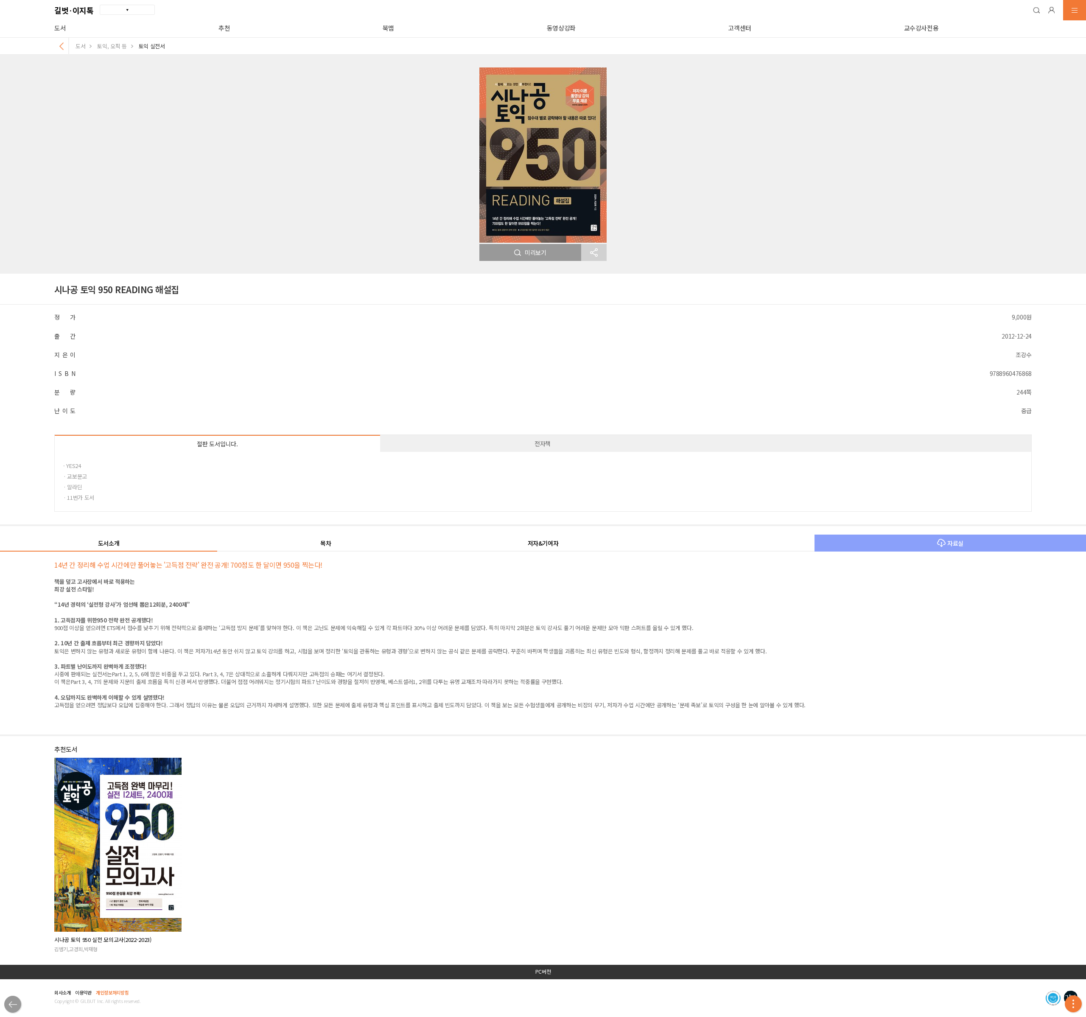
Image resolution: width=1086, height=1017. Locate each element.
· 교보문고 (75, 476)
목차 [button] (325, 543)
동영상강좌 (561, 27)
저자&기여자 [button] (543, 543)
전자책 (543, 443)
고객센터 (739, 27)
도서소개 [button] (109, 543)
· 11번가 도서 (78, 497)
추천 (224, 27)
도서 (60, 27)
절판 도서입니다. (217, 444)
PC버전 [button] (543, 971)
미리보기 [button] (535, 252)
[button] (1036, 10)
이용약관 (83, 992)
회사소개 (62, 992)
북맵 (388, 27)
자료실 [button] (955, 543)
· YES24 (72, 466)
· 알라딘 (72, 487)
